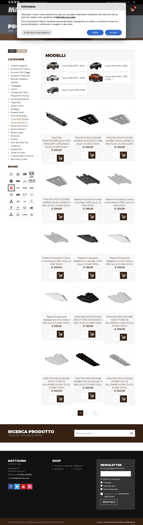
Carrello (127, 2)
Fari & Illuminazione (20, 99)
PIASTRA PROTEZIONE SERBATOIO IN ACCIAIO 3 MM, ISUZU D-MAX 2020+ (88, 381)
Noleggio (15, 109)
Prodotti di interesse (110, 479)
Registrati (117, 2)
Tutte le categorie (19, 65)
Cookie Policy (108, 522)
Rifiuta (95, 32)
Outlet (22, 51)
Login (108, 2)
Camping (107, 482)
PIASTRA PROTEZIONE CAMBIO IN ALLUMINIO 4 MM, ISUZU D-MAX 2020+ (119, 140)
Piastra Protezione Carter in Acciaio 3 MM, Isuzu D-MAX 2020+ (88, 202)
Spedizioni (58, 469)
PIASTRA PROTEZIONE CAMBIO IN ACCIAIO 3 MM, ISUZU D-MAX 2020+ (88, 140)
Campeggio (16, 85)
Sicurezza (15, 135)
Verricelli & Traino (19, 159)
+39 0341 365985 (24, 474)
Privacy (99, 522)
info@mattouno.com (21, 478)
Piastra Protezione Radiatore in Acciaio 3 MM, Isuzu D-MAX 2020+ (88, 261)
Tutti (12, 51)
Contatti (77, 469)
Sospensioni (16, 149)
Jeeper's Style (17, 105)
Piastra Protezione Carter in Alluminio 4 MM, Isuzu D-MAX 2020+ (119, 202)
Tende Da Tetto (18, 152)
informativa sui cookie (65, 17)
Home (10, 31)
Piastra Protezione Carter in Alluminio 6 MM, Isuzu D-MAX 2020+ (56, 261)
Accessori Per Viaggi (20, 72)
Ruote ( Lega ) (17, 132)
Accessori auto (109, 486)
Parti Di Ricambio (19, 115)
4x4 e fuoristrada (110, 489)
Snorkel (14, 139)
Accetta (113, 32)
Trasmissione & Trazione (22, 156)
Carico (14, 89)
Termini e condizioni (63, 466)
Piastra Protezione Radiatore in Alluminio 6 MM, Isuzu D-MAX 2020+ (56, 319)
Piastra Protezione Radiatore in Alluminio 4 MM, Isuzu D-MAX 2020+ (119, 261)
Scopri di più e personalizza (36, 32)
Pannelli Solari (17, 112)
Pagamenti (78, 466)
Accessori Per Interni (20, 69)
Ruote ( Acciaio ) (18, 129)
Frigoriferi (16, 102)
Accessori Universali (20, 75)
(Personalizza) (119, 522)
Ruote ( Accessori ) (19, 125)
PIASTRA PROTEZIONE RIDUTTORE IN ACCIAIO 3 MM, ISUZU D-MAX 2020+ (88, 319)
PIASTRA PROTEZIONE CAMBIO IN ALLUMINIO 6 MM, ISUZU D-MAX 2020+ (56, 202)
